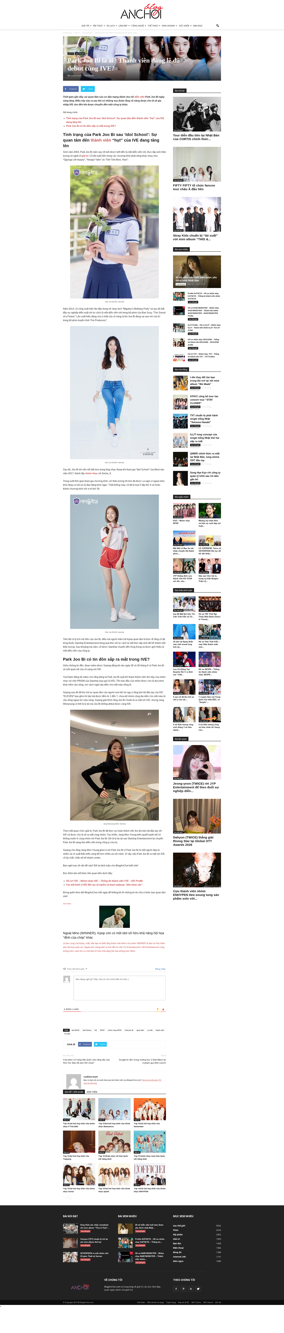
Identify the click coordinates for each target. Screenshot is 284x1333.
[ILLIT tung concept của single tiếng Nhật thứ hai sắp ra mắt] (180, 440)
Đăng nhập (160, 969)
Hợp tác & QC (183, 1302)
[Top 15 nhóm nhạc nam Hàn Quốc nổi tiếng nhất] (150, 1142)
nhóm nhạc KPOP (115, 1030)
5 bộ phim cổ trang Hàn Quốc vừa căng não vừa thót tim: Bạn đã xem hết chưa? (86, 1061)
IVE (96, 1030)
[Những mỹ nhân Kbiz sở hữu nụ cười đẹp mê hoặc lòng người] (210, 510)
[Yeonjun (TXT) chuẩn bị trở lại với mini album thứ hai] (70, 1243)
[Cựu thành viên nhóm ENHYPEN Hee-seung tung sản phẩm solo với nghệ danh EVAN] (197, 870)
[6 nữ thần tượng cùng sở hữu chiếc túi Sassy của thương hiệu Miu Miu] (210, 714)
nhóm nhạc (91, 473)
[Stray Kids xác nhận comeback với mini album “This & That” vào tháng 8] (70, 1229)
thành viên (101, 140)
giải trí (85, 156)
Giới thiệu (141, 1302)
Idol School (87, 1030)
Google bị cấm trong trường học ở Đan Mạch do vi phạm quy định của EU (142, 1061)
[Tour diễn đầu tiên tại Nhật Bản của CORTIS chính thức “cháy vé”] (197, 114)
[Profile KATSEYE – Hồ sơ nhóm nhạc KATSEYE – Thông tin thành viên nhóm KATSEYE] (179, 296)
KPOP (102, 1030)
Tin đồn (67, 1034)
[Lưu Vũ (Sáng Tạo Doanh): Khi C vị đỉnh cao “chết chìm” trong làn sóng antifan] (184, 659)
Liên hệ (218, 1302)
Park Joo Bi (129, 1030)
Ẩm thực (98, 25)
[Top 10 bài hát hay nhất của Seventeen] (150, 1109)
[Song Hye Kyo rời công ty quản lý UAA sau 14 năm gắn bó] (180, 478)
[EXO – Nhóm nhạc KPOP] (184, 510)
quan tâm (140, 1030)
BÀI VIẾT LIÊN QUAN (74, 1092)
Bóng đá (177, 1252)
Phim (175, 1230)
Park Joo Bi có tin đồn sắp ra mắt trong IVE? (91, 126)
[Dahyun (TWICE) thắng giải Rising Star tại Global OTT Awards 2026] (197, 816)
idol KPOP (75, 1030)
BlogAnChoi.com (112, 1286)
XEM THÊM (92, 1092)
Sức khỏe (184, 25)
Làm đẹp (123, 25)
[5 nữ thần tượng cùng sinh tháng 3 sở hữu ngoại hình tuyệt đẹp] (184, 714)
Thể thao (153, 25)
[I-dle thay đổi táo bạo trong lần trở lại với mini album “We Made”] (180, 383)
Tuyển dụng (171, 1302)
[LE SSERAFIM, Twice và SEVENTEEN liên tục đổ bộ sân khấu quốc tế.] (210, 538)
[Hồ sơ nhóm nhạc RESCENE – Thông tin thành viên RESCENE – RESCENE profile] (179, 342)
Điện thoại (178, 1247)
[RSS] (191, 1289)
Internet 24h (179, 1256)
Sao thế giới (80, 54)
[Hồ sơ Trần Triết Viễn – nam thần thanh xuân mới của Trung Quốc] (210, 631)
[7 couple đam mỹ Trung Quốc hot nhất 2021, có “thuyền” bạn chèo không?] (210, 687)
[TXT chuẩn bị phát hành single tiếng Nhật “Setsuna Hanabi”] (180, 421)
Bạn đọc (198, 25)
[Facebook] (176, 1289)
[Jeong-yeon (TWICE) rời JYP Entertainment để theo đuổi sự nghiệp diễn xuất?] (197, 762)
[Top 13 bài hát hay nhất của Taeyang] (79, 1142)
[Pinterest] (183, 1289)
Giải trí (85, 25)
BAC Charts (196, 1302)
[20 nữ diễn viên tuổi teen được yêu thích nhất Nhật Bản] (199, 271)
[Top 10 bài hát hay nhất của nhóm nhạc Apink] (114, 1174)
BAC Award (208, 1302)
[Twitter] (198, 1289)
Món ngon (178, 1261)
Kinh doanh (168, 25)
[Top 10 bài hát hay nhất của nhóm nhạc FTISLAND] (79, 1109)
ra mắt (150, 1030)
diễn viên (139, 97)
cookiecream (91, 1076)
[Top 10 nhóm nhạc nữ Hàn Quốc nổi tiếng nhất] (114, 1142)
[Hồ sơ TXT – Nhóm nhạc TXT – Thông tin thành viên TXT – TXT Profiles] (179, 356)
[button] (217, 25)
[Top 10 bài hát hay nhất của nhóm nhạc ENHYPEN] (150, 1174)
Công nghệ (137, 25)
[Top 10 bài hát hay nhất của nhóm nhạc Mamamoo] (114, 1109)
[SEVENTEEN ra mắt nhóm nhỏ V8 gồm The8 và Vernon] (70, 1257)
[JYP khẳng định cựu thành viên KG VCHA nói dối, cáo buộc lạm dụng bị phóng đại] (184, 566)
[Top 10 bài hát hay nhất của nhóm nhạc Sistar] (79, 1174)
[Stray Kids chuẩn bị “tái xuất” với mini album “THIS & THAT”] (197, 214)
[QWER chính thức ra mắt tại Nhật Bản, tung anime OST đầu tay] (180, 459)
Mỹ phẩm (178, 1234)
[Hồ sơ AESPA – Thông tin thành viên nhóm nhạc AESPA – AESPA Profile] (210, 659)
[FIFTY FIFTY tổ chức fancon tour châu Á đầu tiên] (197, 164)
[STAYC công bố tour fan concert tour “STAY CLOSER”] (180, 402)
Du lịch (111, 25)
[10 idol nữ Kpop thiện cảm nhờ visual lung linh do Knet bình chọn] (184, 631)
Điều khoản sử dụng (155, 1302)
